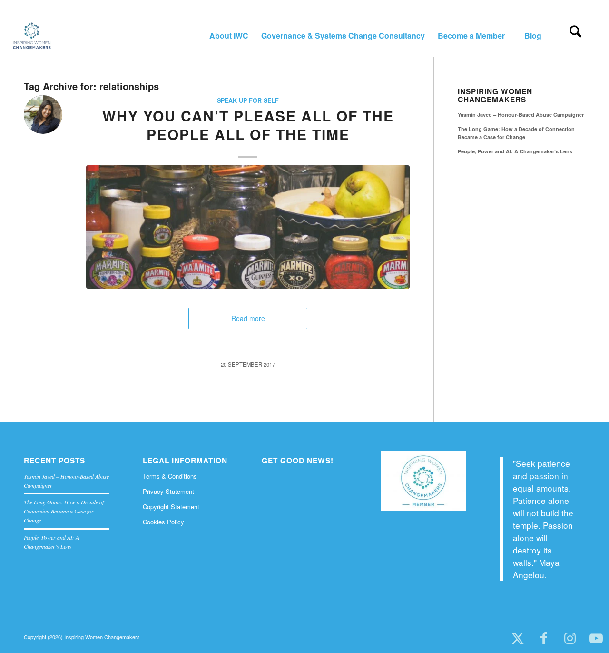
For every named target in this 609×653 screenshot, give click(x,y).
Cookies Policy (163, 521)
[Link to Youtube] (596, 638)
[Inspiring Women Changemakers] (31, 36)
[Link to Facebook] (543, 638)
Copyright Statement (171, 506)
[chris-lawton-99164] (248, 226)
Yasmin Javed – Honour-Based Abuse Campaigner (521, 114)
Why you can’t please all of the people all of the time (248, 124)
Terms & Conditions (170, 476)
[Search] (575, 36)
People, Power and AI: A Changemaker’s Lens (515, 151)
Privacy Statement (168, 491)
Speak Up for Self (248, 100)
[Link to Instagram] (570, 638)
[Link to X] (517, 638)
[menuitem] (229, 36)
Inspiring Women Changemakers (495, 96)
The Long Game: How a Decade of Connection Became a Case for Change (516, 133)
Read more (248, 318)
